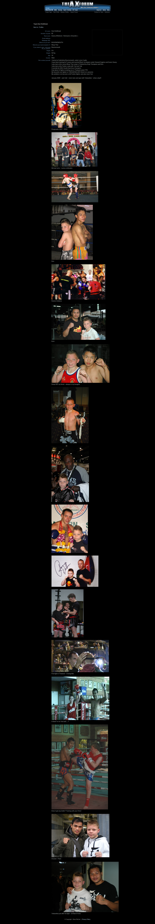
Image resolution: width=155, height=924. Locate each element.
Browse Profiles (65, 12)
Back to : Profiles (39, 27)
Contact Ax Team (98, 12)
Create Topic (48, 12)
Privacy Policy (86, 919)
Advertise (107, 12)
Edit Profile (56, 12)
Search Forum (74, 12)
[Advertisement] (77, 18)
